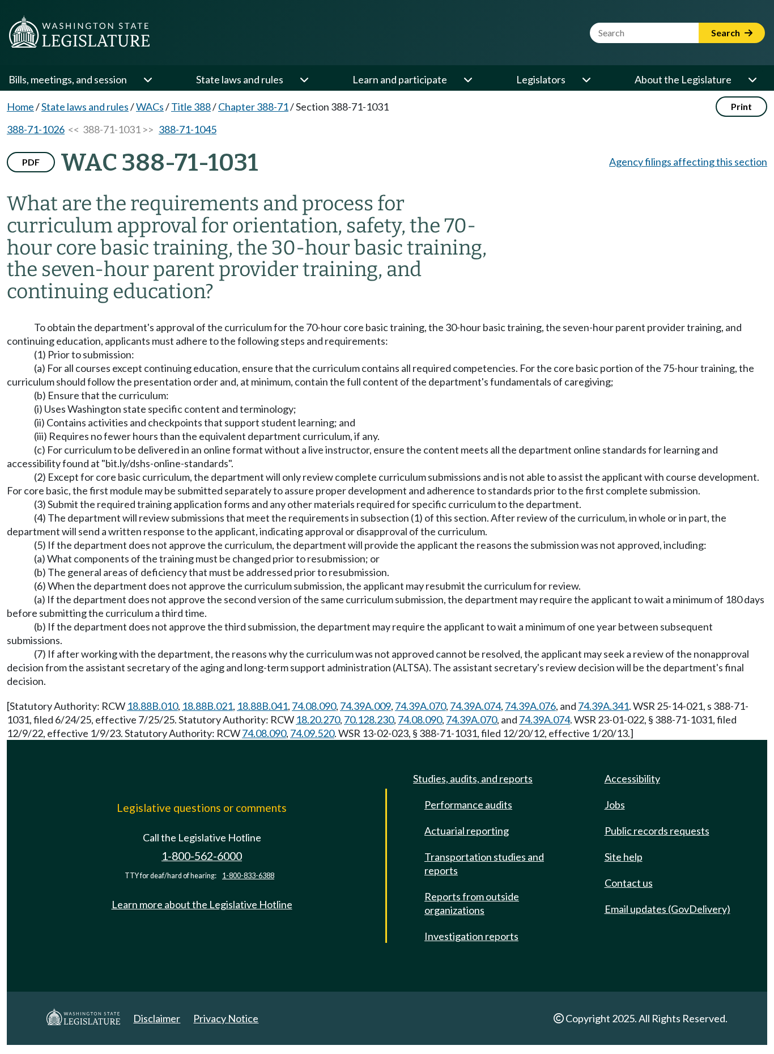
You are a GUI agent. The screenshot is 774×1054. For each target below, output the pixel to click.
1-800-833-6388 (248, 875)
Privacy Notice (225, 1018)
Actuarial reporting (466, 830)
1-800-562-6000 (201, 855)
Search (726, 32)
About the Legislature (683, 79)
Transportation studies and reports (484, 863)
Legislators (540, 79)
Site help (624, 856)
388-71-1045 (187, 129)
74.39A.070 (420, 706)
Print (741, 106)
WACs (150, 106)
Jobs (615, 804)
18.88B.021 (207, 706)
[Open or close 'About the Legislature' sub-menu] (752, 79)
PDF (31, 161)
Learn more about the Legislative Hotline (202, 904)
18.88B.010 (152, 706)
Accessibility (632, 778)
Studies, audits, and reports (473, 778)
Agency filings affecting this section (688, 161)
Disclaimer (156, 1018)
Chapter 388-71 (253, 106)
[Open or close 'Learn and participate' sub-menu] (467, 79)
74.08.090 (314, 706)
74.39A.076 (530, 706)
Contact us (629, 883)
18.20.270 (318, 719)
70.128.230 (369, 719)
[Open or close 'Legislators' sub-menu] (586, 79)
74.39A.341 (603, 706)
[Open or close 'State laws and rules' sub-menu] (303, 79)
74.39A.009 (365, 706)
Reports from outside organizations (471, 903)
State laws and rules (239, 79)
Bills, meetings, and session (67, 79)
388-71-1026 (36, 129)
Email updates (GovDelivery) (667, 909)
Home (20, 106)
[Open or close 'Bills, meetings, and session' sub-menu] (147, 79)
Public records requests (657, 830)
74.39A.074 (475, 706)
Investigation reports (471, 936)
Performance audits (468, 804)
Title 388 (191, 106)
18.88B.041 (262, 706)
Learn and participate (399, 79)
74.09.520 (312, 733)
